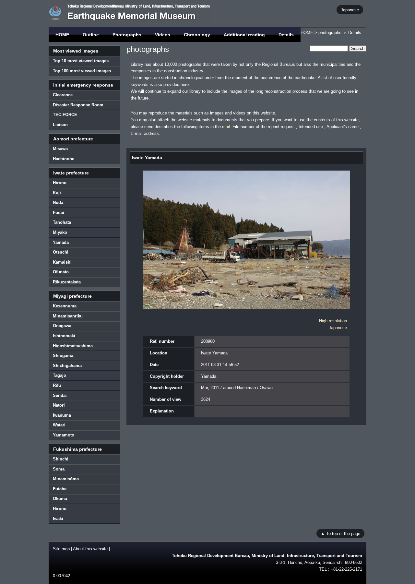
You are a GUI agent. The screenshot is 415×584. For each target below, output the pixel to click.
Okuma (60, 498)
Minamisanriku (68, 316)
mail (226, 126)
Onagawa (62, 325)
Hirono (59, 182)
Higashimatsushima (73, 345)
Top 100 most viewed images (82, 70)
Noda (58, 202)
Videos (162, 34)
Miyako (60, 232)
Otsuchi (60, 252)
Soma (59, 469)
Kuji (57, 192)
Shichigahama (67, 365)
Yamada (61, 242)
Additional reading (244, 34)
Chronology (197, 34)
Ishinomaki (64, 335)
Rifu (57, 385)
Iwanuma (62, 415)
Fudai (58, 212)
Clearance (63, 94)
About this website (90, 548)
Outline (91, 34)
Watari (59, 425)
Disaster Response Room (78, 104)
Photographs (127, 34)
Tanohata (62, 222)
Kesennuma (65, 306)
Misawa (60, 148)
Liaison (60, 124)
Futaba (59, 488)
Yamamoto (63, 435)
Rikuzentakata (67, 282)
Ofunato (61, 271)
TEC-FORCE (65, 114)
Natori (59, 405)
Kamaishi (62, 262)
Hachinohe (63, 158)
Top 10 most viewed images (81, 60)
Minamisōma (66, 478)
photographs (329, 32)
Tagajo (59, 375)
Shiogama (63, 355)
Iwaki (58, 518)
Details (286, 34)
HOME (62, 34)
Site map (61, 548)
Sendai (60, 395)
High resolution (333, 320)
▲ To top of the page (340, 533)
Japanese (350, 9)
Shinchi (60, 459)
